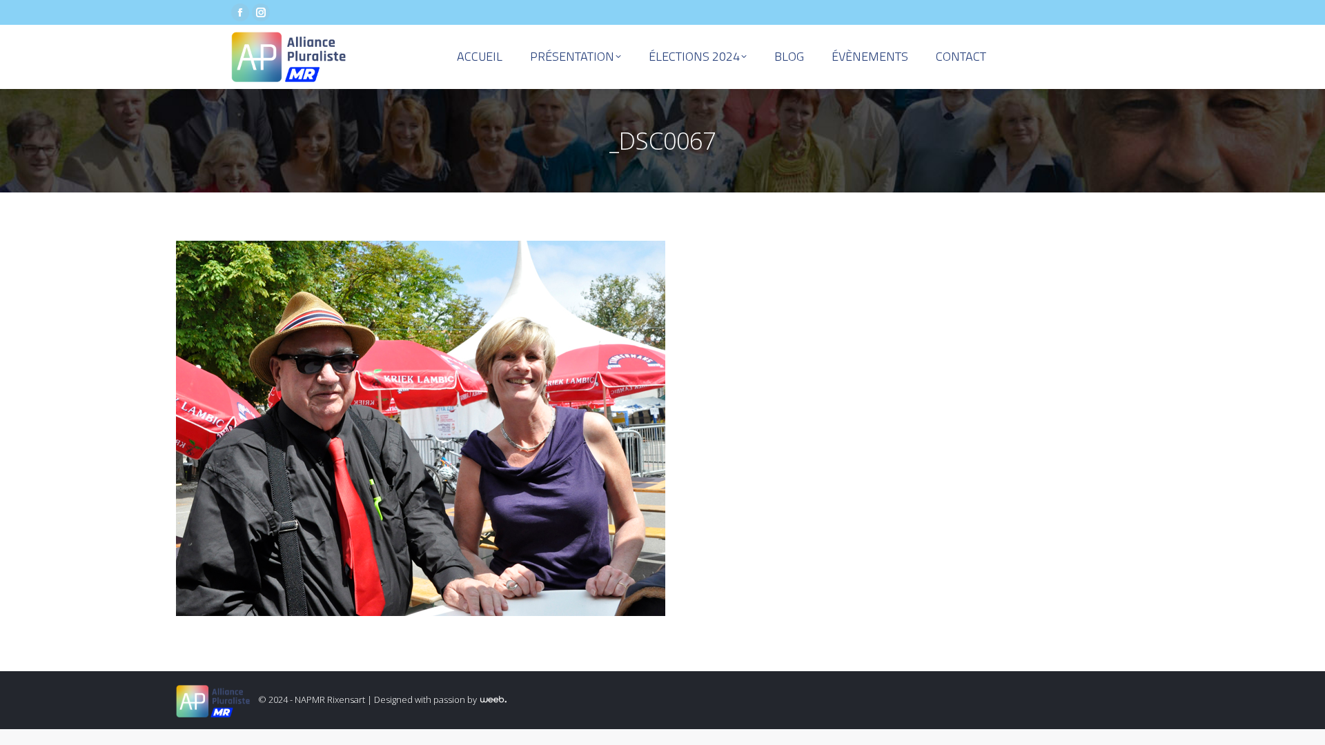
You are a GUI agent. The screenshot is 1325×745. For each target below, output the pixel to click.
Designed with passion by (426, 699)
